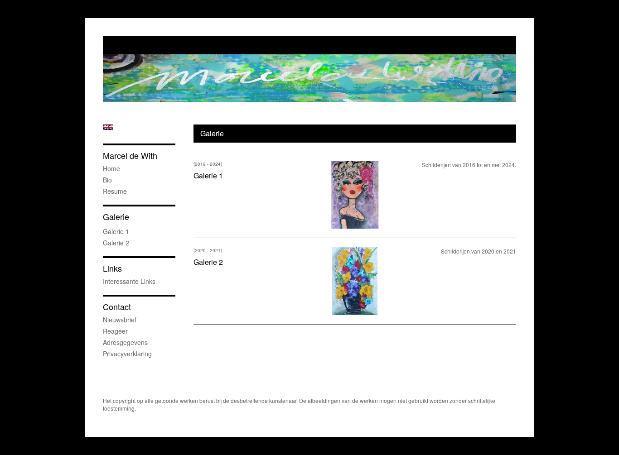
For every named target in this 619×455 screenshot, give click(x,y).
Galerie (116, 216)
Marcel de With (130, 155)
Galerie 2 (116, 242)
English (108, 127)
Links (112, 268)
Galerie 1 (116, 231)
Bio (107, 179)
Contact (117, 306)
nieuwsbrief (119, 319)
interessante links (129, 281)
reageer (115, 330)
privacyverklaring (127, 353)
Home (111, 168)
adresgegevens (125, 342)
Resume (115, 191)
